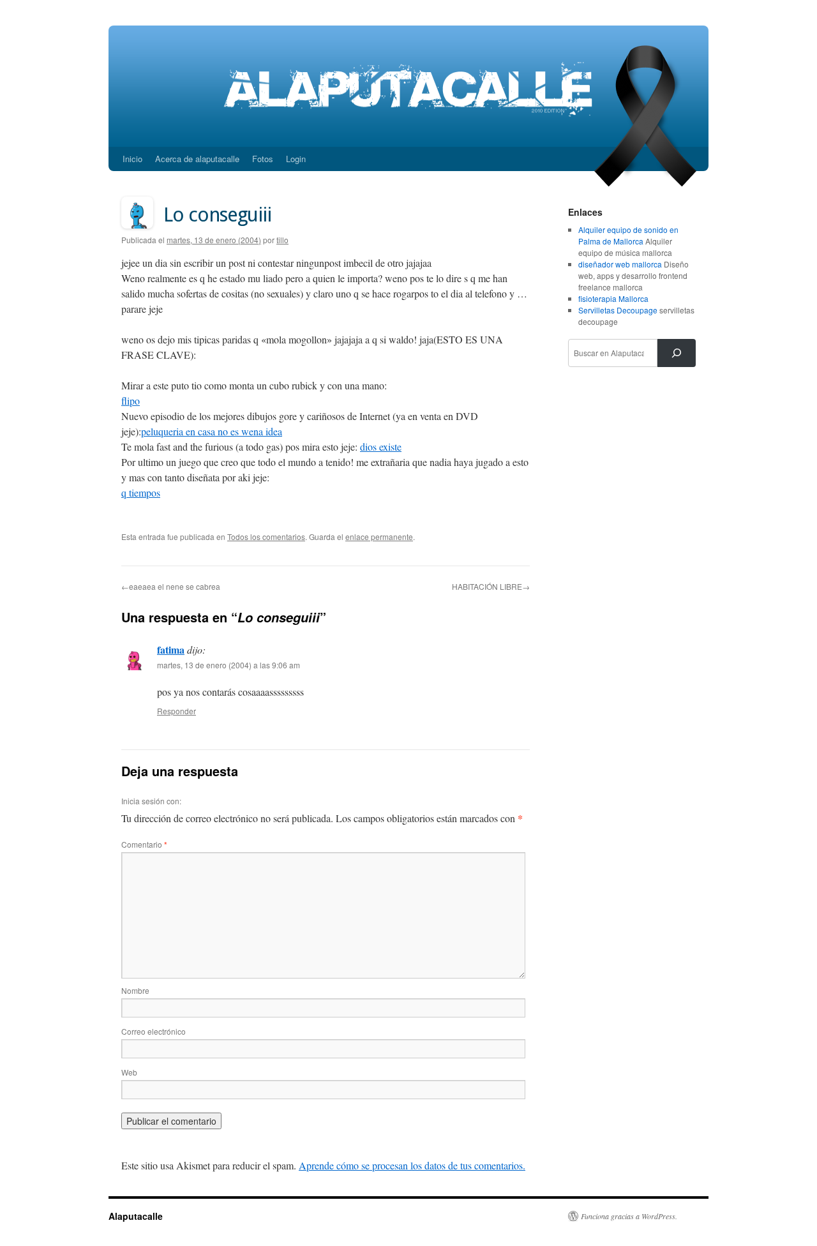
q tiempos (140, 492)
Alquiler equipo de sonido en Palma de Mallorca (628, 235)
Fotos (262, 159)
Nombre (135, 990)
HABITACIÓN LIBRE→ (491, 586)
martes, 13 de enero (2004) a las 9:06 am (228, 664)
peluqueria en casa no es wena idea (211, 431)
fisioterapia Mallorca (613, 298)
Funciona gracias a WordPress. (629, 1216)
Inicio (132, 159)
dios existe (380, 446)
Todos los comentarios (266, 536)
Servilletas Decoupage (617, 309)
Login (296, 159)
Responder (176, 710)
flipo (130, 400)
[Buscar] (676, 353)
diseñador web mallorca (620, 264)
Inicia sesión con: (151, 800)
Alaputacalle (136, 1216)
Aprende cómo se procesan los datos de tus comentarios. (412, 1165)
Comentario (144, 844)
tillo (282, 239)
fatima (170, 649)
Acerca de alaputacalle (197, 159)
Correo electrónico (153, 1031)
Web (129, 1072)
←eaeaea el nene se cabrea (170, 586)
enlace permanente (379, 536)
